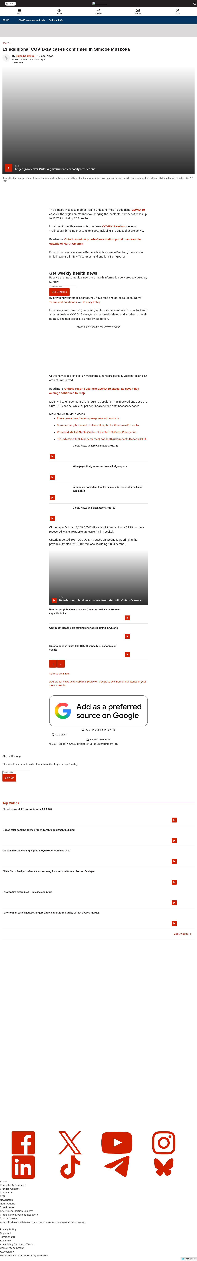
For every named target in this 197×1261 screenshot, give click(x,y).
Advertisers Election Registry (16, 1211)
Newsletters (7, 1199)
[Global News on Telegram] (117, 1177)
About (3, 1181)
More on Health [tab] (59, 414)
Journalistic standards (100, 730)
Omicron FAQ (56, 20)
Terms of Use (7, 1236)
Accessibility (7, 1251)
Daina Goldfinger (25, 56)
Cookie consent (9, 1218)
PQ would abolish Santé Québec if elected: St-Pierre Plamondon (96, 432)
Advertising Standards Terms (17, 1244)
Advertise (5, 1240)
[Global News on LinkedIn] (23, 1177)
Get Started (59, 292)
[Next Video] (61, 664)
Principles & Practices (12, 1185)
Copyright (5, 1233)
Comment (61, 734)
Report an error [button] (100, 739)
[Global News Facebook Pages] (23, 1153)
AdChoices (190, 1259)
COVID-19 (138, 209)
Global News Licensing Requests (19, 1214)
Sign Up (9, 778)
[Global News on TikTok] (70, 1177)
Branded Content (9, 1188)
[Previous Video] (53, 664)
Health (6, 43)
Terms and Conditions (63, 302)
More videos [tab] (77, 414)
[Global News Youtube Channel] (117, 1153)
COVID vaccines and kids (31, 20)
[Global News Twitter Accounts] (70, 1153)
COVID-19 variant (113, 226)
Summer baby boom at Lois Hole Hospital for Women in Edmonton (98, 425)
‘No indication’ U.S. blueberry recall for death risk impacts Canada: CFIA (101, 439)
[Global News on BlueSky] (164, 1177)
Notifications (7, 1203)
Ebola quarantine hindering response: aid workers (88, 418)
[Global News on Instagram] (164, 1153)
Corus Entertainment (12, 1248)
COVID (7, 21)
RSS (2, 1196)
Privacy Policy (91, 302)
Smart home (7, 1207)
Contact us (6, 1192)
